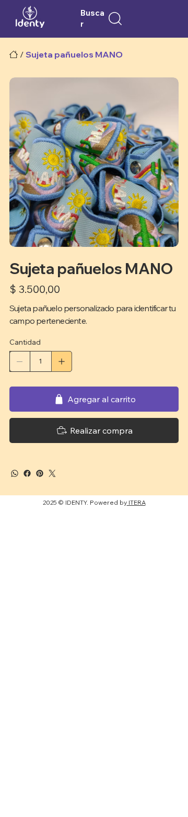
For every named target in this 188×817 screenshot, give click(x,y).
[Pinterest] (39, 473)
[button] (115, 18)
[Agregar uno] (61, 361)
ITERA (136, 502)
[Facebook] (27, 473)
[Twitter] (52, 473)
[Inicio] (13, 54)
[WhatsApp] (14, 473)
